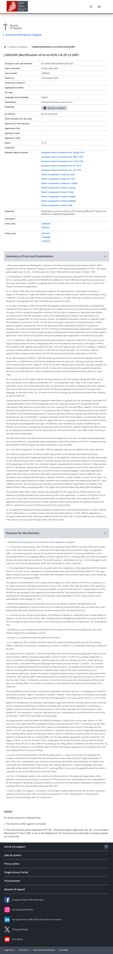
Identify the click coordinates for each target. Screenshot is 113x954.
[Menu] (99, 6)
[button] (56, 256)
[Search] (91, 6)
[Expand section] (106, 846)
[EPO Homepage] (17, 6)
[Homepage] (5, 47)
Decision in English (56, 108)
